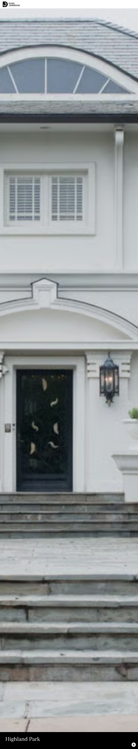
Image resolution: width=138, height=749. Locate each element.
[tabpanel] (69, 366)
